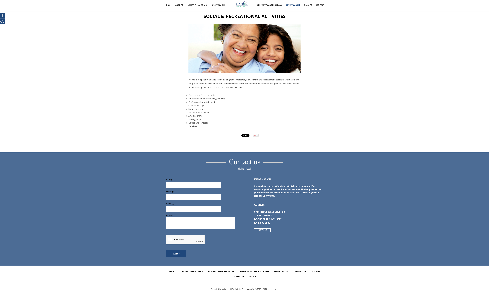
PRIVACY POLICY (281, 271)
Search (252, 276)
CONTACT (320, 5)
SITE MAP (316, 271)
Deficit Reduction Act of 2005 (254, 271)
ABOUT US (180, 5)
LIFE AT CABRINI (293, 5)
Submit (176, 254)
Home (169, 5)
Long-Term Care (218, 5)
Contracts (238, 276)
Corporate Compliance (191, 271)
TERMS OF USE (300, 271)
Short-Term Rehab (197, 5)
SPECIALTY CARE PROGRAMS (269, 5)
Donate (308, 5)
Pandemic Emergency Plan (221, 271)
